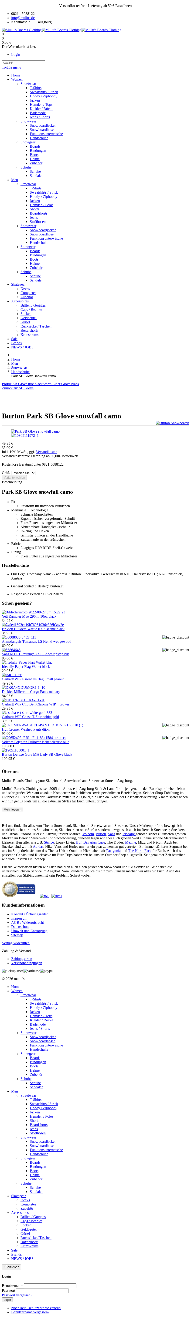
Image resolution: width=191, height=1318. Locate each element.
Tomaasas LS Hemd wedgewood (36, 641)
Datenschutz (20, 927)
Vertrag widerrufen (16, 943)
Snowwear (19, 368)
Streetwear (28, 995)
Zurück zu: (18, 388)
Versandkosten (46, 452)
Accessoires (20, 1213)
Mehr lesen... (12, 809)
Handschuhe (20, 372)
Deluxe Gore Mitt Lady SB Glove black (37, 754)
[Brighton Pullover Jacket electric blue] (34, 738)
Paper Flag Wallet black (26, 667)
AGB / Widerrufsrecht (27, 922)
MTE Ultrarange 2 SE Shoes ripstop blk (35, 654)
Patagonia (113, 851)
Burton (101, 834)
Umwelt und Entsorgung (29, 931)
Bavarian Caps (94, 842)
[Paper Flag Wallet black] (27, 662)
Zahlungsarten (21, 959)
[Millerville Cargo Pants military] (23, 687)
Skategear (18, 1196)
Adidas (38, 846)
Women (17, 991)
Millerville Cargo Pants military (31, 692)
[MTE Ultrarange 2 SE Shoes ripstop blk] (11, 650)
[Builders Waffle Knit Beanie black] (33, 625)
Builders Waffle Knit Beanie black (33, 629)
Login (15, 54)
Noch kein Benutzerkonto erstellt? (36, 1308)
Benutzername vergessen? (30, 1312)
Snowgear (27, 1054)
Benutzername (12, 1286)
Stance (49, 842)
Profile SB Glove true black (22, 384)
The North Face (139, 851)
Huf (79, 842)
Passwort (8, 1290)
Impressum (19, 918)
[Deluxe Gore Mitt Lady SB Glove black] (16, 750)
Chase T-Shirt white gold (30, 717)
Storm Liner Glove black (61, 384)
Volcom (88, 834)
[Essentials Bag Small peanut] (12, 675)
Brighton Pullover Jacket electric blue (35, 742)
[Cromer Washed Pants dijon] (42, 725)
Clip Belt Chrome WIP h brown (35, 704)
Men (14, 363)
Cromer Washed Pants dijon (26, 729)
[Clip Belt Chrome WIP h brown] (23, 700)
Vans (111, 834)
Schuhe (25, 1079)
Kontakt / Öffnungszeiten (29, 914)
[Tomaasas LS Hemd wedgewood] (19, 637)
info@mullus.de (23, 18)
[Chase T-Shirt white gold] (27, 713)
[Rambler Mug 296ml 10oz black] (33, 612)
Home (15, 359)
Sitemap (17, 935)
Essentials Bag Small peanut (33, 679)
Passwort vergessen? (17, 1295)
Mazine (130, 842)
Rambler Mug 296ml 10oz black (29, 616)
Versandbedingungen (26, 963)
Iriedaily (129, 834)
